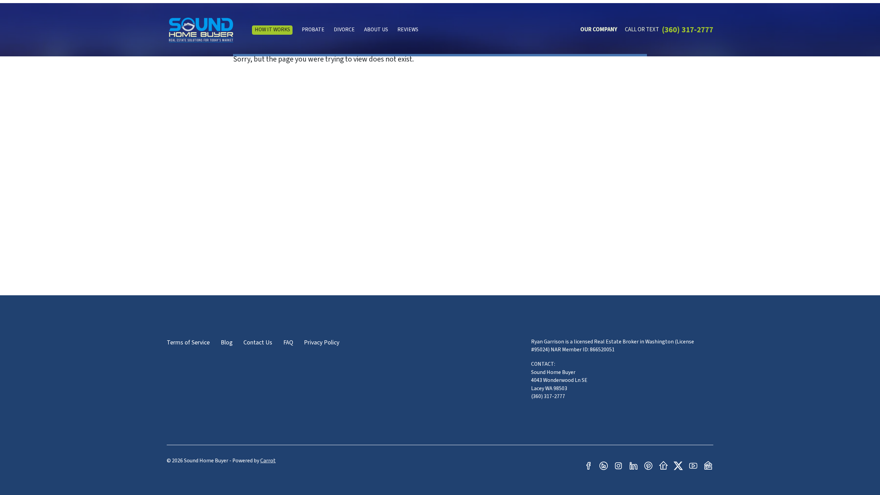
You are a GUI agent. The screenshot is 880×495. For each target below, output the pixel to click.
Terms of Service (188, 342)
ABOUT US (376, 29)
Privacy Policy (321, 342)
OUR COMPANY (598, 29)
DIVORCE (344, 29)
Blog (227, 342)
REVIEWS (407, 29)
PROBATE (313, 29)
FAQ (288, 342)
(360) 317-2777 (687, 29)
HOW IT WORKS (272, 29)
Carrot (268, 460)
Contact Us (257, 342)
